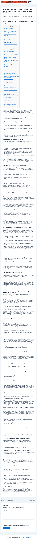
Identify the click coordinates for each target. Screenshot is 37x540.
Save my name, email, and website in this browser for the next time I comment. (16, 525)
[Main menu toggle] (35, 2)
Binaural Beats (30, 2)
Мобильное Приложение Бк (9, 63)
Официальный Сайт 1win (8, 49)
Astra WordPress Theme (26, 537)
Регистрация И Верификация (9, 51)
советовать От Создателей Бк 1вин (10, 84)
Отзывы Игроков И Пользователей (10, 80)
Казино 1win (6, 85)
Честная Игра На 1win (8, 82)
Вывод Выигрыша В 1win (8, 64)
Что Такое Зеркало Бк (8, 97)
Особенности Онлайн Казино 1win (10, 87)
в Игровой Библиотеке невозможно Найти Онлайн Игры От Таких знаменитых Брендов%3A (10, 101)
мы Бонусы (6, 66)
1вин (30, 162)
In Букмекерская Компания (9, 42)
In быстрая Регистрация (8, 79)
